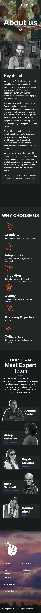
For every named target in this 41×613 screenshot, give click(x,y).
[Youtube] (26, 5)
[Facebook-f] (21, 5)
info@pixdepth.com (11, 591)
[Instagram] (31, 5)
